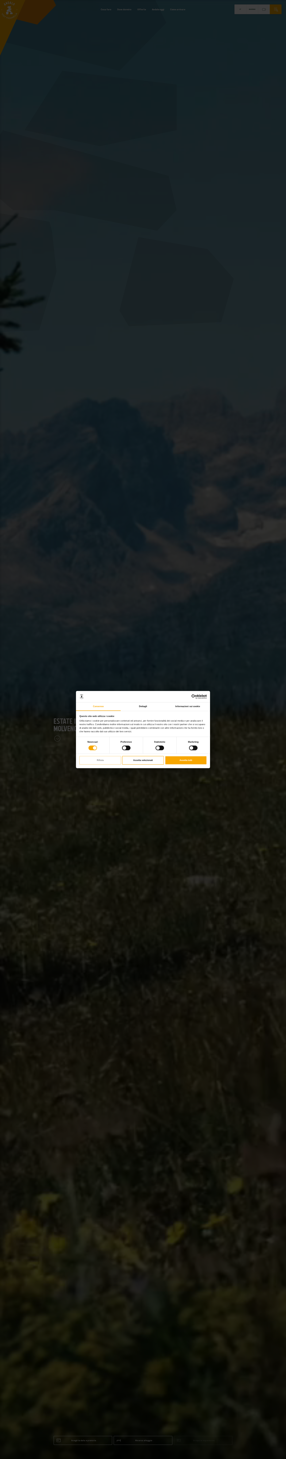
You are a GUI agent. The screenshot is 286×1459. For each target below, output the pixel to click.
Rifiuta (100, 760)
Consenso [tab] (98, 706)
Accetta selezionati (143, 760)
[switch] (126, 747)
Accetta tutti (185, 760)
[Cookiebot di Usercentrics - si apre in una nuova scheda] (194, 696)
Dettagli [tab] (143, 706)
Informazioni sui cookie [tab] (187, 706)
